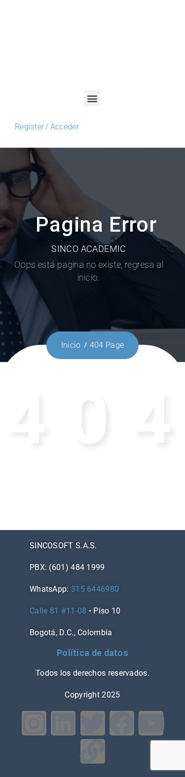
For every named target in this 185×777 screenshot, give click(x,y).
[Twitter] (92, 723)
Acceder (64, 126)
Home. (122, 496)
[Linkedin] (63, 723)
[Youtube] (151, 723)
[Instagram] (34, 723)
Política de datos (92, 653)
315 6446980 (95, 589)
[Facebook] (122, 723)
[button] (92, 98)
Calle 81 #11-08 (58, 610)
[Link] (92, 751)
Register (29, 126)
